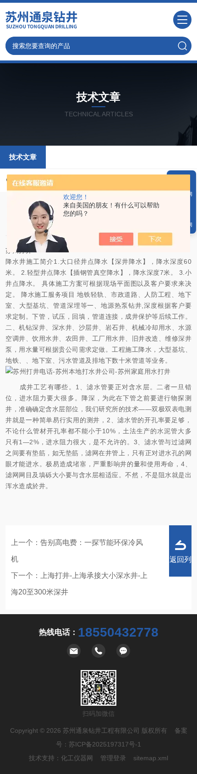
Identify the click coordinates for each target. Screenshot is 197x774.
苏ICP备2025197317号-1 (105, 744)
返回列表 (181, 566)
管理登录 (113, 758)
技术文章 (23, 157)
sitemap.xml (150, 758)
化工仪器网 (77, 758)
